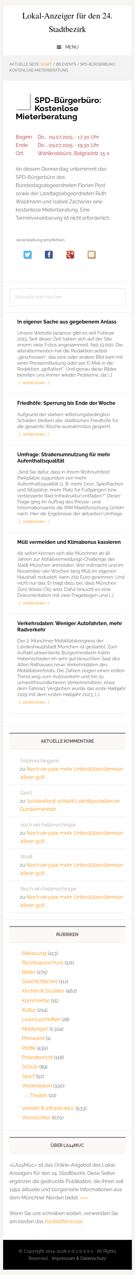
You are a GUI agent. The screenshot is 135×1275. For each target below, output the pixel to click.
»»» (84, 1198)
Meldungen (35, 1029)
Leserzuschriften (41, 1019)
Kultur (29, 1010)
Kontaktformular (63, 1221)
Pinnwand (33, 1038)
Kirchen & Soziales (43, 991)
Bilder (28, 972)
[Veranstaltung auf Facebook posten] (51, 255)
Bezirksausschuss (42, 963)
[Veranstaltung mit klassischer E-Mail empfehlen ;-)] (91, 254)
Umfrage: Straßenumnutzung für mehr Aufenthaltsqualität (63, 457)
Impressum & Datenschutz (79, 1258)
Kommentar (36, 1001)
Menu (72, 47)
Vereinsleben (37, 1086)
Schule (30, 1067)
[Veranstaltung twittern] (30, 255)
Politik (28, 1048)
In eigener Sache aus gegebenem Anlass (66, 322)
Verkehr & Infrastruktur (48, 1108)
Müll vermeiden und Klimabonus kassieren (69, 542)
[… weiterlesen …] (34, 382)
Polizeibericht (37, 1057)
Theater (38, 1095)
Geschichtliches (40, 981)
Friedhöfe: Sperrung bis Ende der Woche (66, 403)
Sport (28, 1076)
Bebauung (34, 953)
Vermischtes (36, 1118)
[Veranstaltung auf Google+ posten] (73, 255)
